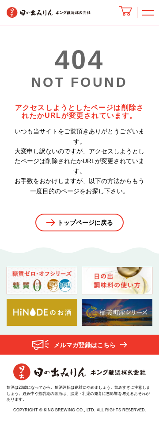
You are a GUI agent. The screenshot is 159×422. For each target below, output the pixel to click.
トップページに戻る (85, 222)
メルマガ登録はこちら (85, 344)
